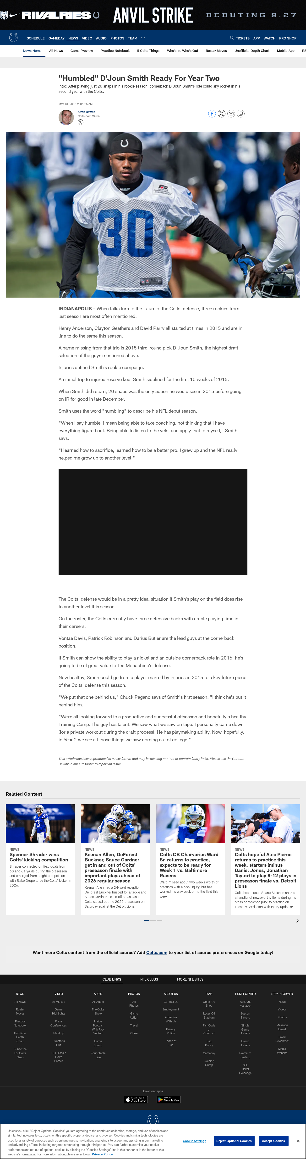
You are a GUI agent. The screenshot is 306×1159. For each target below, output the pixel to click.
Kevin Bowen (86, 111)
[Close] (298, 1141)
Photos (134, 993)
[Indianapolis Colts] (153, 1122)
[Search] (232, 37)
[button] (146, 920)
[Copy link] (241, 114)
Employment (171, 1009)
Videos (282, 1009)
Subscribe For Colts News (20, 1053)
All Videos (58, 1001)
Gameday (209, 1053)
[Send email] (231, 116)
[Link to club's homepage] (13, 37)
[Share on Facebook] (212, 116)
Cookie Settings (194, 1141)
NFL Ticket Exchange (245, 1069)
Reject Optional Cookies (234, 1141)
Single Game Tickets (245, 1029)
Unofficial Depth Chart (20, 1037)
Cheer (134, 1033)
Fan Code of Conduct (209, 1029)
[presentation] (298, 921)
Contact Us (171, 1001)
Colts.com (156, 952)
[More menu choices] (143, 38)
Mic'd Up (58, 1033)
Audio (98, 993)
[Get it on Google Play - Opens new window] (168, 1102)
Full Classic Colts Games (58, 1057)
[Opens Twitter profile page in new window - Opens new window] (80, 122)
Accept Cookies (273, 1141)
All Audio (98, 1001)
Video (59, 993)
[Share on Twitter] (221, 116)
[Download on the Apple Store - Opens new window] (135, 1100)
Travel (134, 1025)
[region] (153, 1141)
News (20, 993)
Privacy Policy (102, 1154)
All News (20, 1001)
